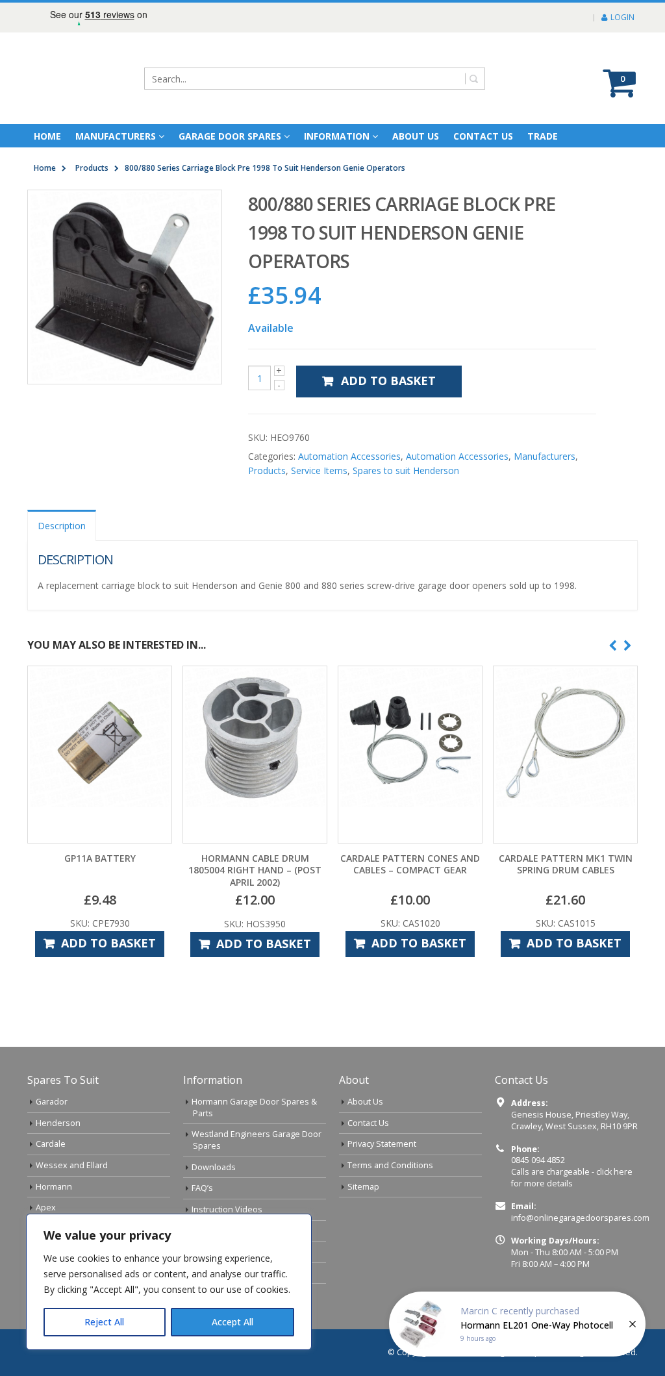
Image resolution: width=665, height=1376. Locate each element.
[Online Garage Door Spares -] (100, 78)
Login (622, 17)
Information (337, 136)
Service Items (319, 470)
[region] (169, 1282)
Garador (52, 1101)
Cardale (51, 1143)
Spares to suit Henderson (406, 470)
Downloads (214, 1167)
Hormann (54, 1186)
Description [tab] (62, 525)
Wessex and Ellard (72, 1165)
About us (415, 136)
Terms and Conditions (390, 1165)
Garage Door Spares (230, 136)
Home (47, 136)
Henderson (58, 1123)
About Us (365, 1101)
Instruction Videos (227, 1209)
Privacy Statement (381, 1143)
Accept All (232, 1322)
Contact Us (483, 136)
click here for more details (572, 1177)
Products (267, 470)
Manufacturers (115, 136)
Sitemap (363, 1186)
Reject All (104, 1322)
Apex (46, 1207)
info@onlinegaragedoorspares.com (580, 1217)
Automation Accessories (349, 456)
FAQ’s (202, 1188)
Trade (542, 136)
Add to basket (388, 380)
